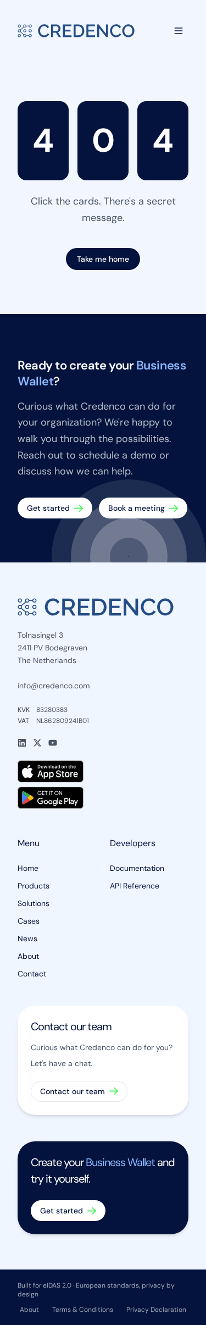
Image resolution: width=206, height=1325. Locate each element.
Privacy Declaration (156, 1309)
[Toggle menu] (178, 31)
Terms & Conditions (82, 1309)
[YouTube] (52, 742)
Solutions (33, 903)
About (28, 956)
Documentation (137, 868)
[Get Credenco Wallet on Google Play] (103, 798)
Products (33, 886)
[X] (37, 742)
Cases (29, 921)
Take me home (103, 259)
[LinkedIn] (22, 742)
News (27, 938)
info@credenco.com (54, 686)
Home (28, 868)
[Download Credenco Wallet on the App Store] (103, 771)
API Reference (134, 886)
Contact (32, 974)
